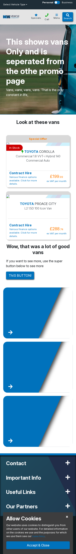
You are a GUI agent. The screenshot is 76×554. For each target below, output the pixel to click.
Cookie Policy (38, 536)
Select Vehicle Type (14, 4)
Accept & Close (38, 545)
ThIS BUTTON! (20, 275)
